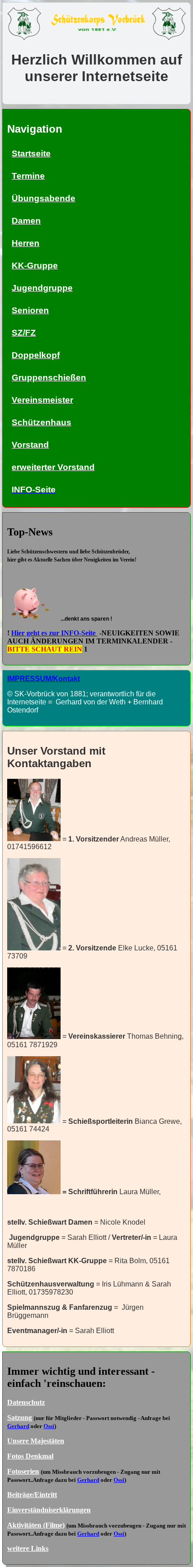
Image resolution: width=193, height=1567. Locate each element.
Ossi (49, 1426)
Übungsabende (43, 198)
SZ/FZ (24, 332)
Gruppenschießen (49, 377)
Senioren (30, 310)
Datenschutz (26, 1402)
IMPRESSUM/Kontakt (43, 678)
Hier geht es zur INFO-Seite (54, 633)
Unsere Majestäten (35, 1441)
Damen (26, 220)
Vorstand (30, 444)
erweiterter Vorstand (53, 467)
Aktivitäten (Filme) (36, 1525)
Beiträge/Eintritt (32, 1494)
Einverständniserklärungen (49, 1510)
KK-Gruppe (35, 265)
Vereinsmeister (42, 400)
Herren (25, 243)
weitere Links (27, 1548)
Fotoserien (23, 1471)
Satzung (19, 1417)
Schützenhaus (41, 422)
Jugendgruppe (42, 288)
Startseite (31, 153)
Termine (28, 176)
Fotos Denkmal (30, 1456)
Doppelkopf (36, 355)
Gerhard (18, 1426)
